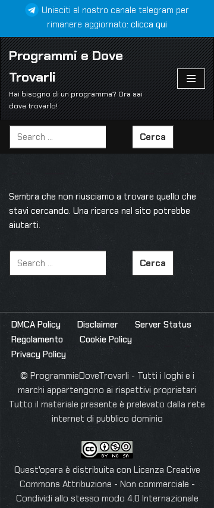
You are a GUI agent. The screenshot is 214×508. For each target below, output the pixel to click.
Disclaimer (97, 325)
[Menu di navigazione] (191, 78)
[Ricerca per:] (71, 137)
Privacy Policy (38, 354)
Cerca (153, 137)
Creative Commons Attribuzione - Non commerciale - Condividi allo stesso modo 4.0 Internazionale (108, 484)
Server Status (163, 325)
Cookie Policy (106, 339)
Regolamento (37, 339)
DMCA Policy (36, 325)
